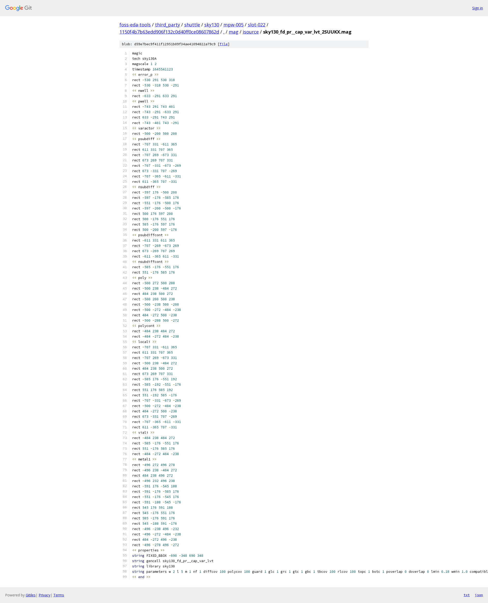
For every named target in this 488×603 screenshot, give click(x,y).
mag (233, 32)
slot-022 (256, 25)
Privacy (44, 595)
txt (467, 595)
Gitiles (31, 595)
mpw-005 (233, 25)
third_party (167, 25)
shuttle (192, 25)
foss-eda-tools (135, 25)
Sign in (477, 8)
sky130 (211, 25)
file (224, 44)
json (479, 595)
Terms (58, 595)
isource (251, 32)
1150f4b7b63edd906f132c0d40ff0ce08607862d (169, 32)
